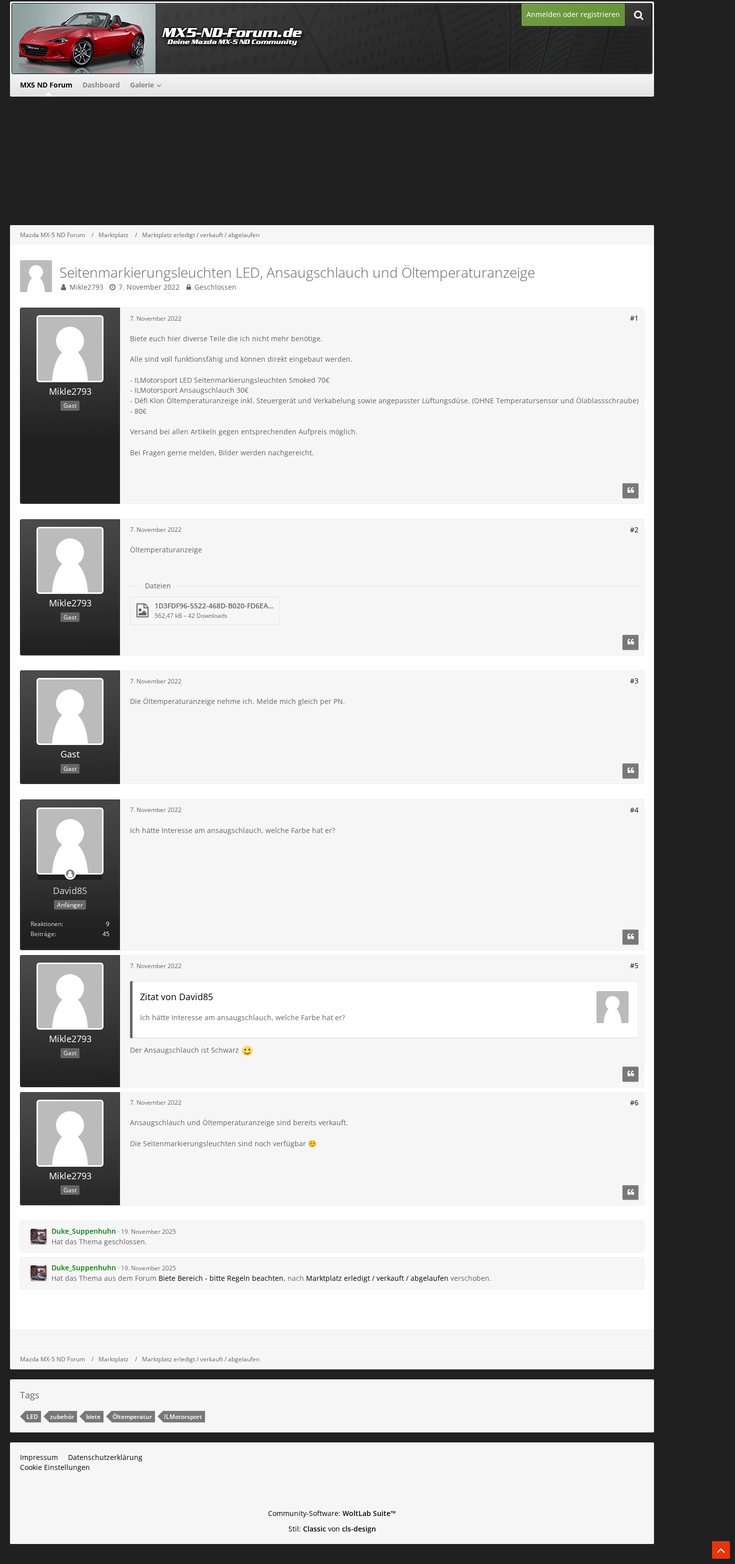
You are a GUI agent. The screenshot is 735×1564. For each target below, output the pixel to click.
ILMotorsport (183, 1416)
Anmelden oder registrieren (573, 14)
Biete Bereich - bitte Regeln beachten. (222, 1278)
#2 (634, 529)
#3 (634, 680)
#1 (634, 318)
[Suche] (639, 15)
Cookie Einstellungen (55, 1467)
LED (32, 1416)
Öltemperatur (132, 1416)
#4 (634, 810)
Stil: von (332, 1528)
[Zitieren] (630, 490)
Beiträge (42, 934)
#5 (634, 965)
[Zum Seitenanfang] (721, 1550)
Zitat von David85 (176, 997)
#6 (634, 1102)
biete (93, 1416)
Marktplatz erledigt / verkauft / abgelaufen (377, 1278)
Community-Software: (332, 1513)
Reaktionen (46, 924)
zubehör (62, 1416)
